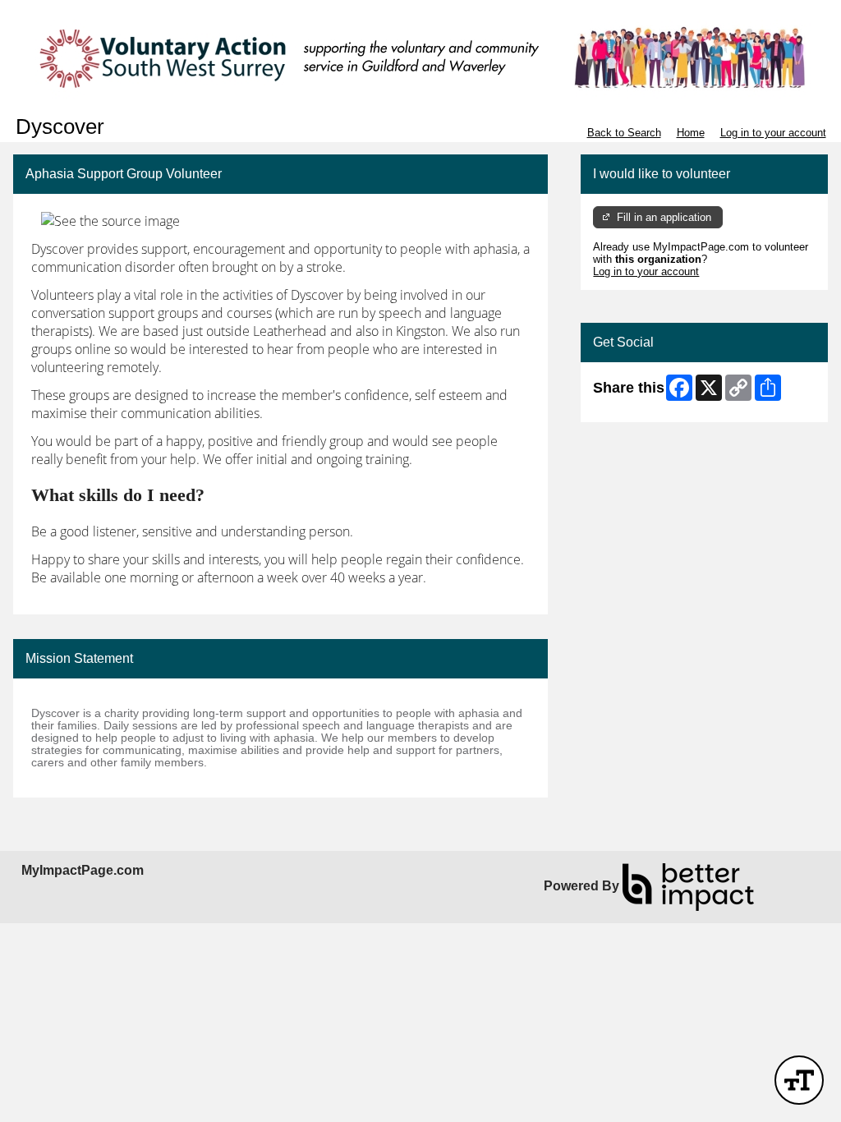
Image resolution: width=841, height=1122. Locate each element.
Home (691, 132)
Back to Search (624, 132)
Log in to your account (773, 132)
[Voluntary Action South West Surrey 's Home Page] (420, 57)
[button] (799, 1080)
